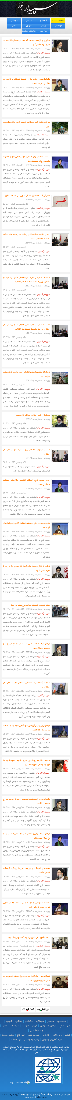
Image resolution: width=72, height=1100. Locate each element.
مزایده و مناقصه (28, 31)
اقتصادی (43, 20)
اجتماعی (58, 25)
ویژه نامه (43, 31)
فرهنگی (14, 20)
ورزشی (43, 25)
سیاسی (29, 20)
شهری (28, 25)
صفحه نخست (58, 20)
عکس (14, 25)
